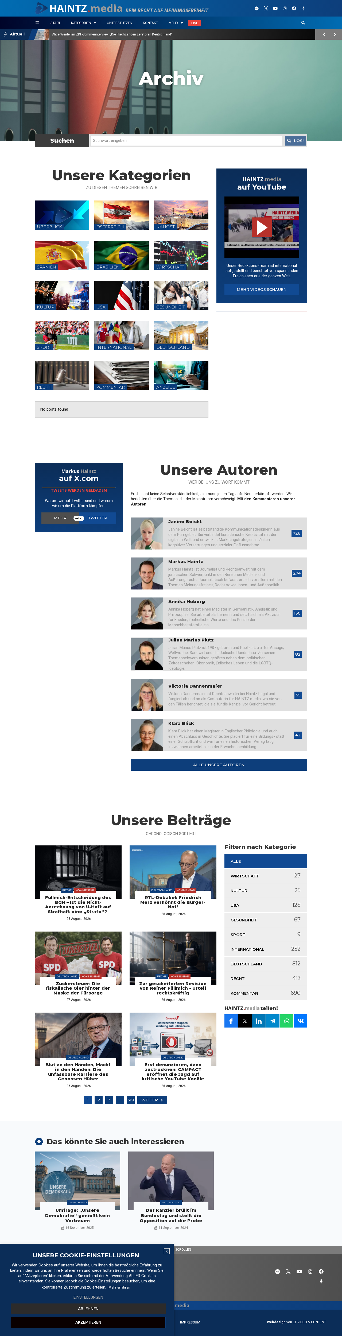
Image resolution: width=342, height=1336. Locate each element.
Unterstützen (119, 23)
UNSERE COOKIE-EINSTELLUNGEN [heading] (86, 1255)
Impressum (190, 1322)
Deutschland (161, 890)
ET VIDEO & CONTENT (309, 1322)
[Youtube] (275, 8)
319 (130, 1100)
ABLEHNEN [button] (88, 1308)
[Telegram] (256, 8)
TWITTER (97, 518)
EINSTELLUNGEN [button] (88, 1297)
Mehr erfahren (119, 1287)
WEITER (149, 1100)
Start (55, 23)
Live (194, 23)
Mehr (173, 23)
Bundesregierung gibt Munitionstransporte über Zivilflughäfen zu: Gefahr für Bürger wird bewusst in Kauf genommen (137, 34)
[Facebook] (294, 8)
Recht (66, 890)
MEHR (60, 518)
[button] (303, 23)
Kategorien (81, 23)
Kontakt (150, 23)
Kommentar (85, 890)
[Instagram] (285, 8)
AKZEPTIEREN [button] (88, 1322)
